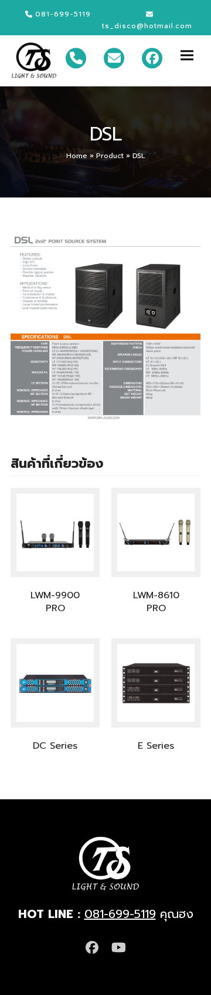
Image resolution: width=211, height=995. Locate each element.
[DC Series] (55, 683)
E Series (156, 746)
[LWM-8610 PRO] (156, 532)
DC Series (55, 746)
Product (110, 155)
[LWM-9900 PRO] (55, 532)
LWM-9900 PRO (55, 601)
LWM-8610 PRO (156, 601)
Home (76, 155)
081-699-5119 (120, 914)
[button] (190, 55)
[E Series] (156, 683)
